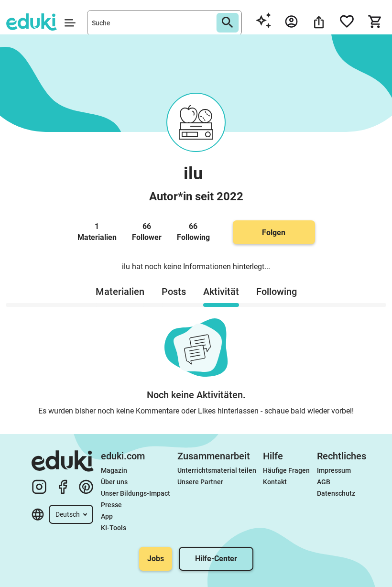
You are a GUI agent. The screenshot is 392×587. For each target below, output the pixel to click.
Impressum (334, 470)
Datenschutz (336, 493)
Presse (111, 505)
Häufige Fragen (286, 470)
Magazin (114, 470)
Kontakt (275, 482)
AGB (323, 482)
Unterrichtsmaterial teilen (216, 470)
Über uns (114, 482)
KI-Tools (113, 528)
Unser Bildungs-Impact (135, 493)
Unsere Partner (200, 482)
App (107, 516)
